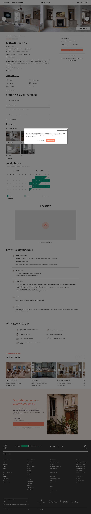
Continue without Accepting (62, 130)
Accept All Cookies (50, 140)
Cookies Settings (40, 140)
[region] (46, 136)
